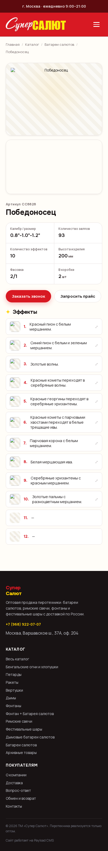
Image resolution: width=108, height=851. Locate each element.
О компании (16, 774)
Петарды (13, 674)
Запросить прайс (77, 296)
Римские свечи (19, 721)
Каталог (32, 44)
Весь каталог (17, 658)
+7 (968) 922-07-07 (23, 624)
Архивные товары (21, 752)
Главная (13, 44)
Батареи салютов (59, 44)
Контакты (14, 806)
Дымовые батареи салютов (30, 737)
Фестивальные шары (24, 729)
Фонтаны (13, 705)
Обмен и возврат (21, 798)
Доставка (14, 782)
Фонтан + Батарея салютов (30, 713)
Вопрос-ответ (18, 790)
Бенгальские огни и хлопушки (32, 666)
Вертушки (14, 690)
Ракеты (12, 682)
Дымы (11, 697)
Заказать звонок (28, 296)
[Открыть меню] (96, 24)
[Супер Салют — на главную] (36, 24)
